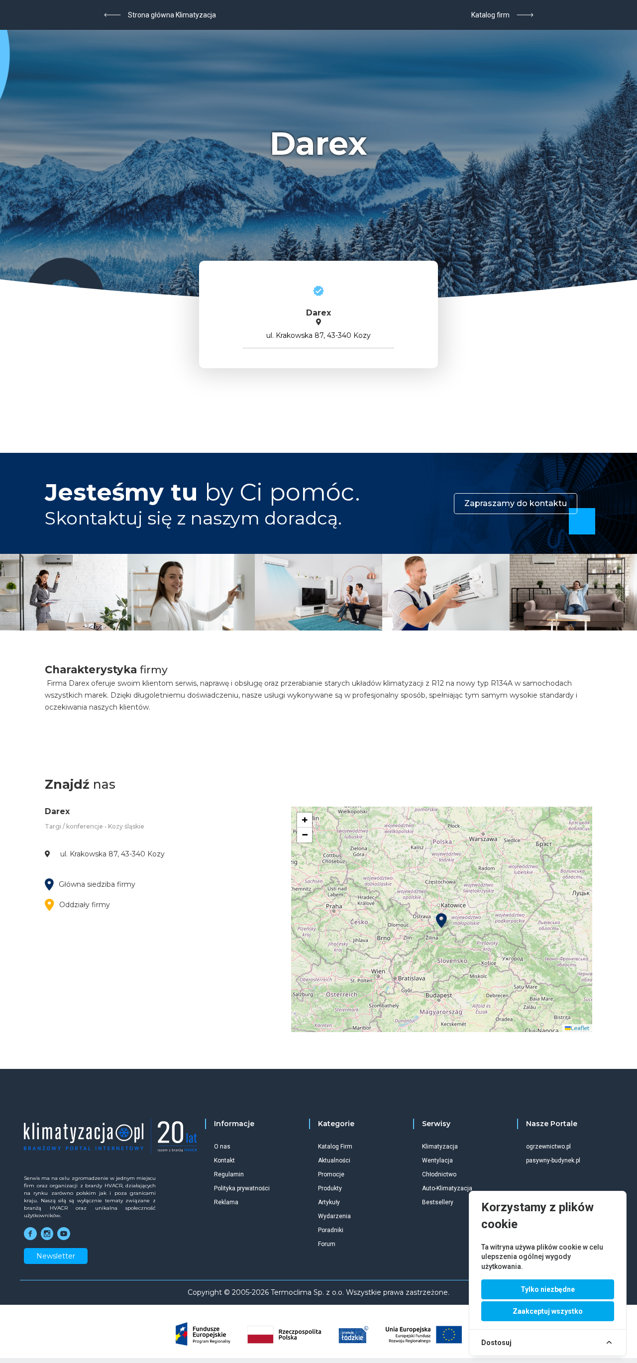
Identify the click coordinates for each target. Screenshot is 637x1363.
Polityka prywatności (242, 1188)
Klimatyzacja (440, 1146)
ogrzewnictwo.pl (548, 1146)
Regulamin (229, 1174)
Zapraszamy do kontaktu (515, 503)
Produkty (330, 1188)
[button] (441, 920)
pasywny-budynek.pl (553, 1160)
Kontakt (224, 1160)
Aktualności (334, 1160)
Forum (326, 1244)
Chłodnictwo (439, 1174)
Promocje (331, 1174)
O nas (222, 1146)
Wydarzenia (334, 1216)
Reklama (226, 1202)
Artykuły (329, 1202)
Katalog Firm (335, 1146)
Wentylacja (437, 1160)
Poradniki (330, 1230)
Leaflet (580, 1028)
